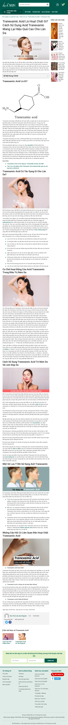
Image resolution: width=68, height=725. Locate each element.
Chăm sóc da (23, 17)
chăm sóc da (39, 404)
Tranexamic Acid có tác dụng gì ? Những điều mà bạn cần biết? (20, 644)
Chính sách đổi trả (23, 686)
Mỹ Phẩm (28, 12)
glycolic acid (28, 527)
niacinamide (36, 423)
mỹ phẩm (30, 145)
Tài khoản (21, 673)
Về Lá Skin (5, 673)
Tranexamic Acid (45, 17)
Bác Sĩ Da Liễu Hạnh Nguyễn (18, 616)
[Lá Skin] (9, 4)
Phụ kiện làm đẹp (39, 696)
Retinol (22, 527)
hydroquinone (7, 222)
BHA (19, 448)
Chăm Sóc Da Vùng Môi (41, 681)
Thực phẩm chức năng (41, 704)
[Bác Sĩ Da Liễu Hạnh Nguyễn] (6, 616)
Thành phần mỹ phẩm (34, 17)
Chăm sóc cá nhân (39, 701)
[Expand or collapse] (47, 75)
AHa (14, 448)
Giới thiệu (55, 12)
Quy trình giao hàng (24, 679)
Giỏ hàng (21, 676)
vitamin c (7, 349)
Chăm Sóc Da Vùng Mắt (41, 678)
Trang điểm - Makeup (40, 693)
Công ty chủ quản (7, 676)
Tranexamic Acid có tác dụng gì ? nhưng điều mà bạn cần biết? (25, 163)
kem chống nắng (40, 230)
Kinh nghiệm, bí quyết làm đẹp (10, 17)
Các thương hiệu (7, 682)
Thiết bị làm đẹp (39, 707)
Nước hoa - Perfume (40, 698)
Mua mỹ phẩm (6, 684)
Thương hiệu (36, 12)
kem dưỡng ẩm (10, 457)
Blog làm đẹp (46, 12)
